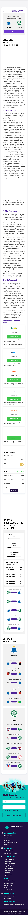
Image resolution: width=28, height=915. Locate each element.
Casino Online (9, 870)
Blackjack (7, 872)
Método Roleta (9, 868)
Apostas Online (9, 875)
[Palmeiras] (19, 23)
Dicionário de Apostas (10, 842)
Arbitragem (7, 840)
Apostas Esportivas (15, 911)
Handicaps (7, 838)
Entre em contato (9, 859)
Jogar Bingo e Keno (10, 866)
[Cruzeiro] (9, 23)
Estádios (6, 844)
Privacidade (8, 861)
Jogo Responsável (10, 863)
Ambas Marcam (8, 851)
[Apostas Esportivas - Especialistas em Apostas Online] (14, 827)
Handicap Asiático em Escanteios (14, 904)
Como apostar (8, 836)
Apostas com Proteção (10, 853)
